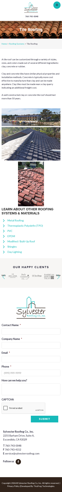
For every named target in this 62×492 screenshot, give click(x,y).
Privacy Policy (13, 486)
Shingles (12, 246)
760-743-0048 (31, 16)
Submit (44, 419)
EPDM (11, 236)
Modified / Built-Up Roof (21, 241)
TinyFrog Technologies (44, 486)
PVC (9, 230)
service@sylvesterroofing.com (22, 453)
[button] (4, 277)
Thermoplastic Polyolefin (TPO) (25, 225)
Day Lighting (14, 251)
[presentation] (23, 408)
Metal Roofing (15, 220)
